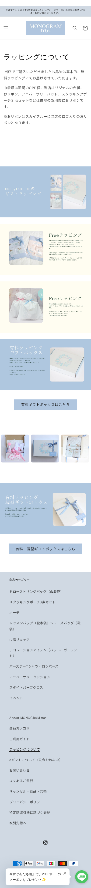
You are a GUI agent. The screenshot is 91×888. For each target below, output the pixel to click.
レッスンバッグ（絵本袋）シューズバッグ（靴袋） (45, 626)
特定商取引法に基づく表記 (29, 812)
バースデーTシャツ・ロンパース (34, 666)
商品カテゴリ (19, 728)
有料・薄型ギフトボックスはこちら (45, 548)
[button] (6, 28)
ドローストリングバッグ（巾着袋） (36, 591)
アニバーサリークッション (29, 677)
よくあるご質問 (21, 780)
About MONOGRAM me (27, 717)
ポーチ (14, 612)
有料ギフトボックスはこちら (45, 404)
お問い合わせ (19, 770)
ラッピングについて (24, 749)
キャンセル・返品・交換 (28, 791)
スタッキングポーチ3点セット (32, 602)
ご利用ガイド (19, 738)
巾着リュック (19, 639)
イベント (16, 698)
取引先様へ (17, 822)
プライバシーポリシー (26, 802)
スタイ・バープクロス (26, 687)
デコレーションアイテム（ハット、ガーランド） (43, 653)
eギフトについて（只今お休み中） (36, 759)
